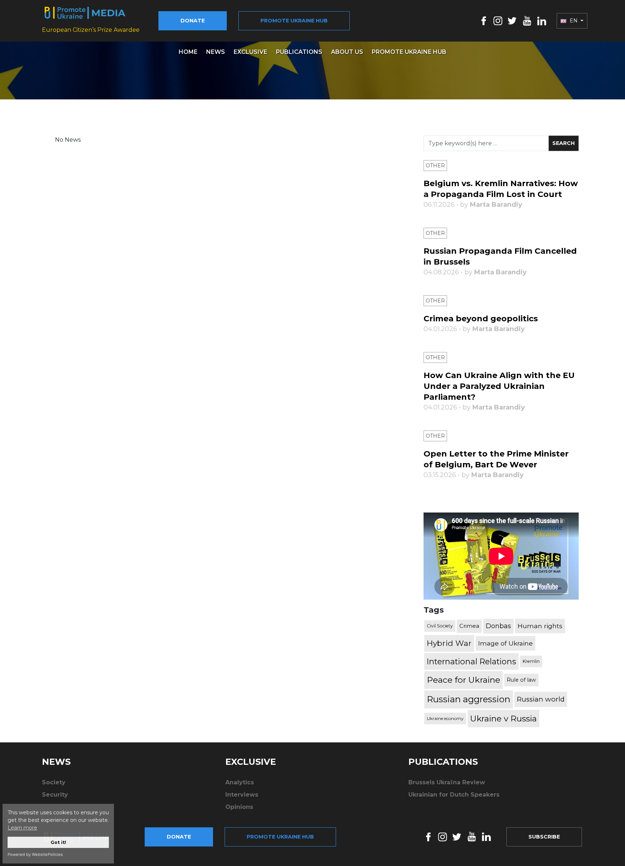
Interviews (241, 794)
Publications (299, 51)
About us (347, 51)
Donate (192, 20)
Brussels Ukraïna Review (446, 782)
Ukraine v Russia (503, 718)
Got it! (58, 842)
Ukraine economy (445, 718)
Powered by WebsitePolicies (35, 854)
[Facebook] (483, 20)
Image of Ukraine (505, 643)
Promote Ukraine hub (294, 20)
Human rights (540, 626)
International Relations (471, 661)
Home (188, 51)
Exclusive (250, 51)
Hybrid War (449, 643)
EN (573, 20)
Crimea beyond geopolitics (481, 318)
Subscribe (544, 836)
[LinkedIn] (541, 20)
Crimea (469, 625)
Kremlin (531, 661)
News (215, 51)
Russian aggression (468, 699)
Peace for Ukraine (463, 680)
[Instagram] (497, 20)
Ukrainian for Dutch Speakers (453, 794)
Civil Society (440, 626)
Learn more (22, 827)
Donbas (498, 626)
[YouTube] (527, 20)
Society (53, 782)
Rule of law (521, 680)
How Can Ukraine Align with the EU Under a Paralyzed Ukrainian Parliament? (499, 386)
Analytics (239, 782)
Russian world (541, 699)
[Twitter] (512, 20)
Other (435, 165)
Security (55, 794)
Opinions (239, 806)
